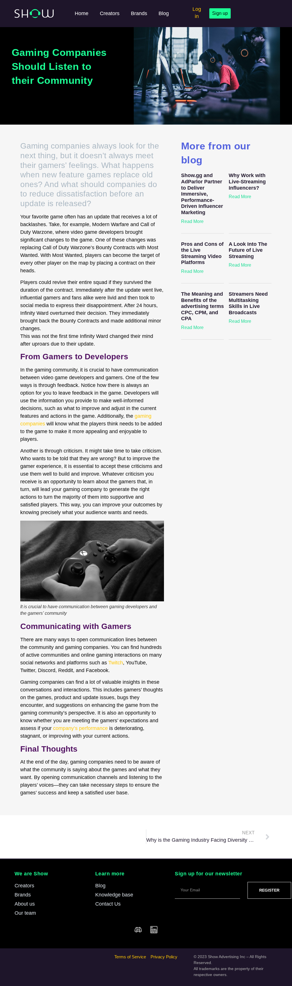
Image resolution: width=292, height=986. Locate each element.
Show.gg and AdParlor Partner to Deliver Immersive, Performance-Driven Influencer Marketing (202, 194)
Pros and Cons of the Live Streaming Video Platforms (202, 253)
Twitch (115, 663)
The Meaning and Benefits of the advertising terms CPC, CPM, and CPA (202, 306)
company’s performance (80, 728)
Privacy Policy (164, 956)
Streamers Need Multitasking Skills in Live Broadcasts (248, 303)
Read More (192, 221)
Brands (139, 13)
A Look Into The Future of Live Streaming (248, 250)
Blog (164, 13)
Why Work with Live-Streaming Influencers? (247, 181)
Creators (109, 13)
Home (81, 13)
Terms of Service (130, 956)
